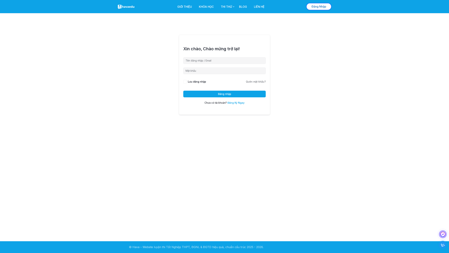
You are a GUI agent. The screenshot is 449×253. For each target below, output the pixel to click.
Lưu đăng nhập (197, 81)
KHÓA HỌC (206, 6)
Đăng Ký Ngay (235, 102)
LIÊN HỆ (259, 6)
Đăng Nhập (318, 6)
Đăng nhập (224, 93)
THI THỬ (226, 6)
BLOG (243, 6)
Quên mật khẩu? (256, 81)
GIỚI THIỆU (184, 6)
